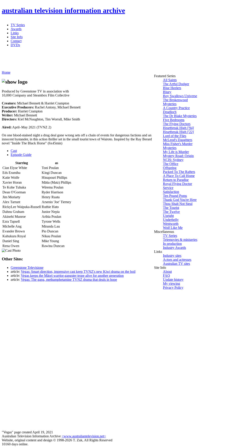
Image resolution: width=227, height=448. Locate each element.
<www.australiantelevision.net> (84, 436)
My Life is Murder (176, 152)
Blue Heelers (172, 88)
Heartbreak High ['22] (178, 132)
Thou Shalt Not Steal (177, 204)
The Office (170, 164)
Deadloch (169, 112)
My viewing (171, 283)
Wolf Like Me (173, 228)
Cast (14, 151)
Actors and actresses (177, 259)
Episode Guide (21, 155)
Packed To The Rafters (179, 172)
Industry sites (172, 255)
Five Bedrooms (173, 120)
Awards (16, 29)
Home (6, 72)
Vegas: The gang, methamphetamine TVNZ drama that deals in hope (69, 279)
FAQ (166, 275)
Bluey (167, 92)
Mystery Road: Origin (178, 156)
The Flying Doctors (176, 124)
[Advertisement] (109, 61)
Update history (173, 279)
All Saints (170, 80)
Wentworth (170, 224)
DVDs (15, 45)
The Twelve (171, 212)
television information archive (63, 10)
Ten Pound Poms (175, 196)
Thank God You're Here (180, 200)
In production (172, 244)
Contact (16, 41)
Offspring (169, 168)
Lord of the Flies (174, 136)
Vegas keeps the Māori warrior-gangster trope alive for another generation (72, 275)
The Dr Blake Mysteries (180, 116)
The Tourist (171, 208)
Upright (168, 216)
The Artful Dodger (176, 84)
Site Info (17, 37)
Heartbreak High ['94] (178, 128)
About (167, 271)
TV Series (18, 25)
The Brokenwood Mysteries (175, 102)
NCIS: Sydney (173, 160)
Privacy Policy (173, 287)
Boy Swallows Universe (180, 96)
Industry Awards (174, 248)
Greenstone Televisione (27, 267)
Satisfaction (171, 192)
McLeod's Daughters (177, 140)
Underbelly (171, 220)
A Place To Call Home (179, 176)
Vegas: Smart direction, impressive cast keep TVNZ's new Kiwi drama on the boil (78, 271)
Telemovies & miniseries (180, 240)
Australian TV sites (176, 263)
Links (15, 33)
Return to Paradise (176, 180)
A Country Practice (176, 108)
